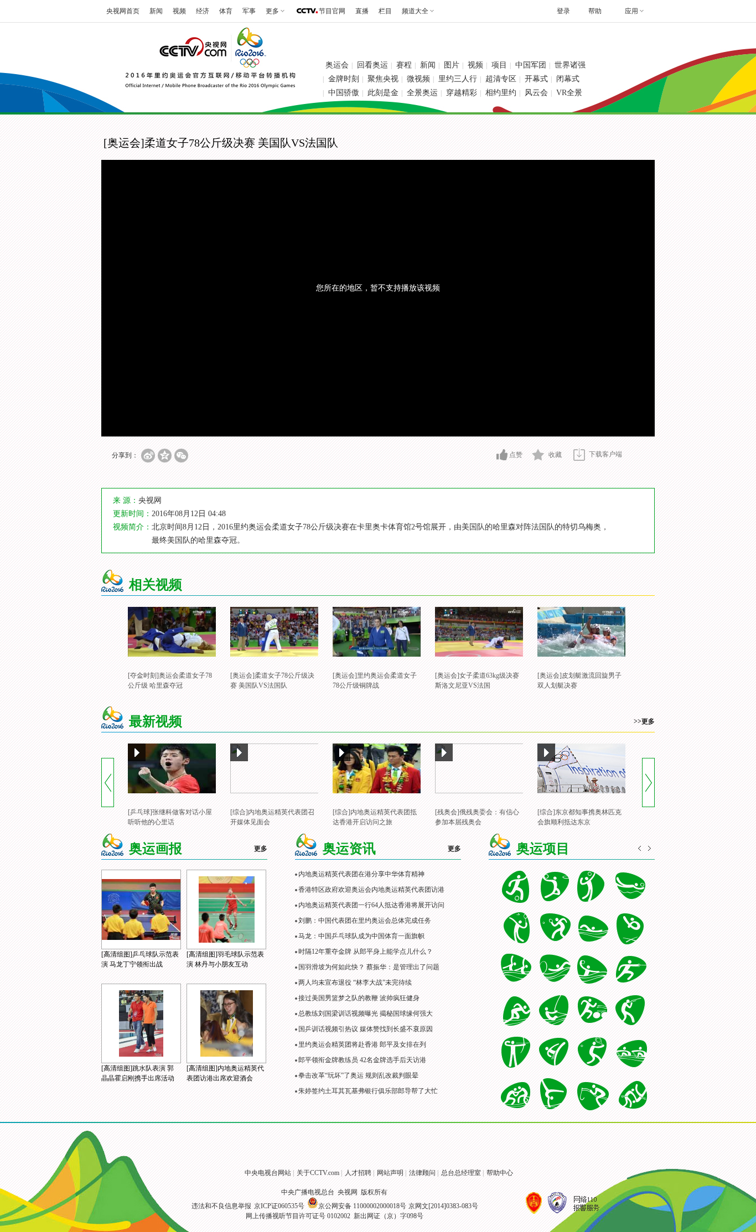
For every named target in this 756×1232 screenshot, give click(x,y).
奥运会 (337, 65)
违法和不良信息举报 (221, 1206)
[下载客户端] (579, 454)
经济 (202, 11)
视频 (179, 11)
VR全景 (569, 93)
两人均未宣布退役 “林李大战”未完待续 (355, 982)
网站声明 (390, 1173)
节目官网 (332, 11)
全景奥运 (422, 93)
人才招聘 (358, 1173)
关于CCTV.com (318, 1173)
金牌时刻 (343, 79)
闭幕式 (567, 79)
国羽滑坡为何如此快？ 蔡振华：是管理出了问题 (368, 967)
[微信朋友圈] (181, 455)
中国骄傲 (343, 93)
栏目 (385, 11)
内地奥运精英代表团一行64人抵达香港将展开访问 (371, 905)
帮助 (595, 11)
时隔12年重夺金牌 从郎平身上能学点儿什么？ (365, 951)
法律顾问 (422, 1173)
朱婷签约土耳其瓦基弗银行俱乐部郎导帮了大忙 (368, 1091)
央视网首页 (122, 11)
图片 (451, 65)
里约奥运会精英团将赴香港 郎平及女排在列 (362, 1044)
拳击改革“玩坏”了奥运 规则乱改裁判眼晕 (358, 1075)
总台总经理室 (461, 1173)
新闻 (156, 11)
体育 (225, 11)
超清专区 (500, 79)
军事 (249, 11)
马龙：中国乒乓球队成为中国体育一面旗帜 (361, 936)
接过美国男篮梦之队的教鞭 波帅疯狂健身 (359, 998)
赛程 (404, 65)
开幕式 (536, 79)
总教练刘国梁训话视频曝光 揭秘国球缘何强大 (365, 1013)
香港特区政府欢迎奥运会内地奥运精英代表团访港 (371, 889)
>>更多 (644, 721)
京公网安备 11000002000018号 (362, 1206)
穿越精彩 (461, 93)
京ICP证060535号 (279, 1206)
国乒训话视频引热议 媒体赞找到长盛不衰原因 (365, 1029)
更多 (260, 848)
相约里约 (500, 93)
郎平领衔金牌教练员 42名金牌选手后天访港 (362, 1060)
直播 (362, 11)
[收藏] (538, 455)
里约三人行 (457, 79)
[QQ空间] (165, 455)
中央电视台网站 (268, 1173)
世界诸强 (570, 65)
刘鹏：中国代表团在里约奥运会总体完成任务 (364, 920)
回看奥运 (372, 65)
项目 (499, 65)
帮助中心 (499, 1173)
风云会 (536, 93)
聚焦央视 (382, 79)
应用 (631, 11)
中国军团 (530, 65)
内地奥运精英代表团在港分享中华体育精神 (361, 874)
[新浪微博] (148, 455)
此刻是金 (382, 93)
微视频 (418, 79)
